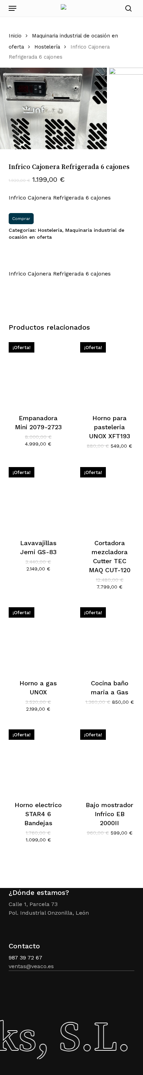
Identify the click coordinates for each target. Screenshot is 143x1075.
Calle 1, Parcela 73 (33, 904)
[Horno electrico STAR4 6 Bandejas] (38, 759)
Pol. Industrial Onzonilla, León (49, 912)
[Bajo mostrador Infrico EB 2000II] (110, 759)
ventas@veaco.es (31, 966)
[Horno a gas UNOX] (38, 637)
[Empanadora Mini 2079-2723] (38, 372)
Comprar (21, 218)
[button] (12, 8)
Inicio (15, 36)
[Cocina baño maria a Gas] (110, 637)
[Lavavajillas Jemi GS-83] (38, 497)
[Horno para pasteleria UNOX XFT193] (110, 372)
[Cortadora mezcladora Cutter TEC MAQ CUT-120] (110, 497)
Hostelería (47, 47)
